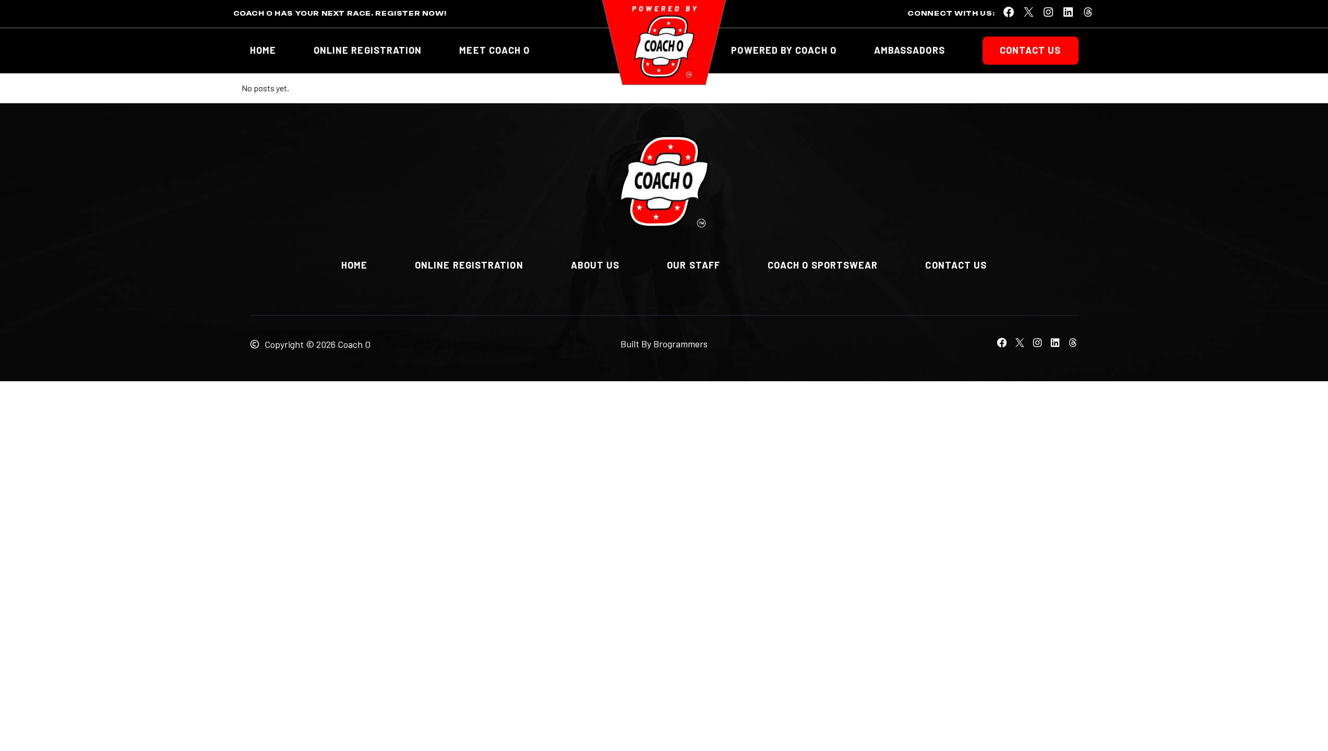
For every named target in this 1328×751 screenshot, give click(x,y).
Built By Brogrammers (664, 343)
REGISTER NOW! (410, 13)
